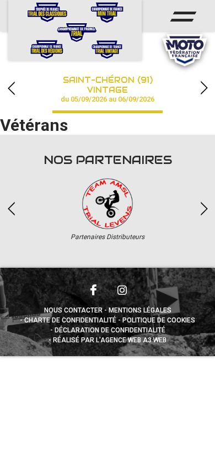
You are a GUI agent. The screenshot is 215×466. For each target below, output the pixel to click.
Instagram (122, 290)
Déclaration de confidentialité (110, 330)
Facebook (93, 290)
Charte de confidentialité (70, 320)
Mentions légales (140, 310)
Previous (11, 88)
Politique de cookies (158, 320)
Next (204, 88)
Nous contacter (73, 310)
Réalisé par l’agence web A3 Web (109, 340)
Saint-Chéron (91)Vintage (107, 89)
